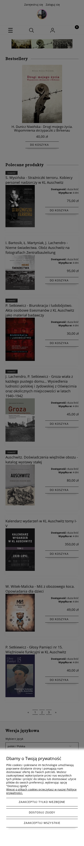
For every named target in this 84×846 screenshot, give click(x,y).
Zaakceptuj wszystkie (42, 823)
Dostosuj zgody (42, 812)
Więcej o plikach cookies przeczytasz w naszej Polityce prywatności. (41, 791)
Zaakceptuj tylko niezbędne (42, 802)
